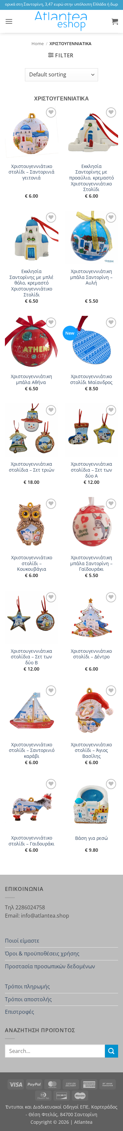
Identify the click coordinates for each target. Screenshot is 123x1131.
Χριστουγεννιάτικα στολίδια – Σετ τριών (31, 467)
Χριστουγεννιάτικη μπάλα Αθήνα (31, 379)
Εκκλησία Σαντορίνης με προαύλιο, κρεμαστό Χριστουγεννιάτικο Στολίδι (91, 177)
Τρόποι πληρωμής (27, 986)
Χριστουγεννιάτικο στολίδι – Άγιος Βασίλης (91, 750)
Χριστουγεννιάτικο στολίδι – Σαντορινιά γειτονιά (31, 172)
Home (37, 43)
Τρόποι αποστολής (28, 999)
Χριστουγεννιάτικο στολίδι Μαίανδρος (91, 379)
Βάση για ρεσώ (91, 838)
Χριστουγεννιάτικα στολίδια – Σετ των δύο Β (31, 657)
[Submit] (111, 1051)
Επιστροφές (19, 1011)
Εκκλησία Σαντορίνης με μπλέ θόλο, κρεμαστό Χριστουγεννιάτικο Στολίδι (31, 282)
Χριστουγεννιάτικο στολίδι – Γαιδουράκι (31, 840)
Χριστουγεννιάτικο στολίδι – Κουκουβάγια (31, 563)
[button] (9, 21)
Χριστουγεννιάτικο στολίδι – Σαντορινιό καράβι (31, 750)
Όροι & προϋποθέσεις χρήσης (42, 953)
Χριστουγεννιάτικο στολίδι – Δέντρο (91, 654)
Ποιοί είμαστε (22, 940)
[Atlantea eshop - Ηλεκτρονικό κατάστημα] (61, 21)
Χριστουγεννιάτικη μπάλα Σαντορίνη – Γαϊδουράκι (91, 563)
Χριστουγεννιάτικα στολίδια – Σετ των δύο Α (91, 470)
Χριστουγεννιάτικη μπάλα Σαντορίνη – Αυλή (91, 277)
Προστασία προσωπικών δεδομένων (50, 966)
